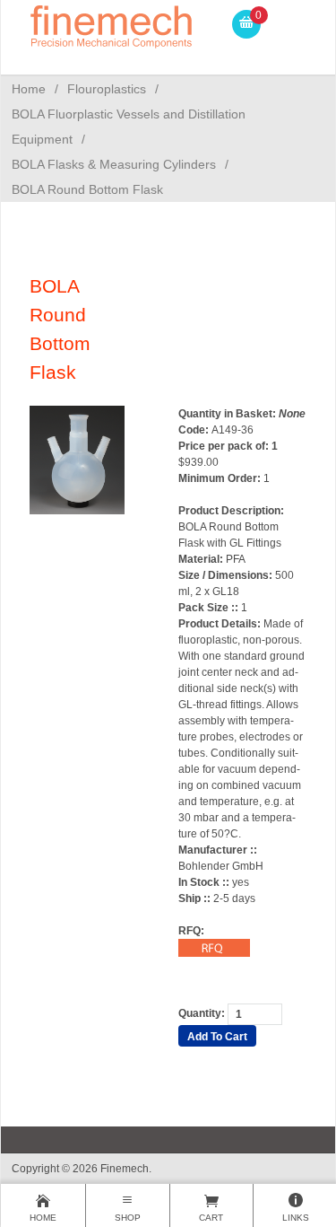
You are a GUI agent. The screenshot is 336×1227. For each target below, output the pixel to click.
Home (29, 89)
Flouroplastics (106, 89)
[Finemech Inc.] (112, 24)
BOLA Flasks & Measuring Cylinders (114, 164)
